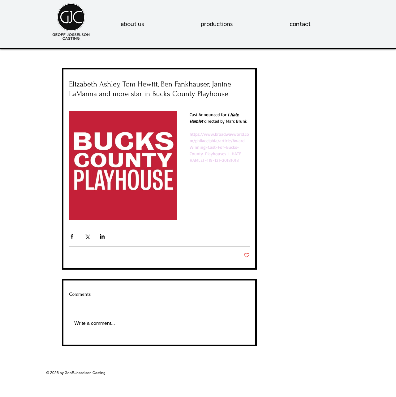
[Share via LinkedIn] (102, 236)
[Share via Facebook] (72, 236)
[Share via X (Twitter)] (87, 236)
